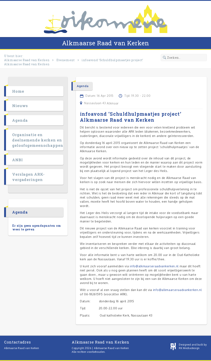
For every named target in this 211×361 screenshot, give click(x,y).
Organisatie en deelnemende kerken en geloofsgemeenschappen (37, 140)
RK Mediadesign (189, 348)
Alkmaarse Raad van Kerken (105, 43)
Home (18, 91)
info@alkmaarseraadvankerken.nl (154, 266)
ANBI (17, 159)
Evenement (65, 60)
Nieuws (20, 105)
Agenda (20, 120)
